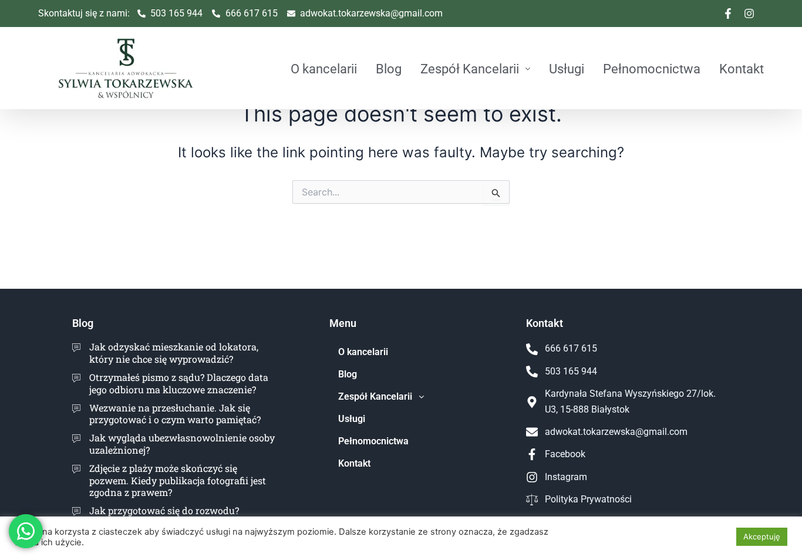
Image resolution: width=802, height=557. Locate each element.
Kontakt (741, 68)
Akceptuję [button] (761, 536)
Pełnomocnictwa (651, 68)
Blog (389, 68)
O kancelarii (324, 68)
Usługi (566, 68)
